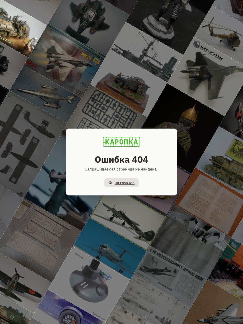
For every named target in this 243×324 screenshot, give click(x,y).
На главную (125, 183)
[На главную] (121, 142)
